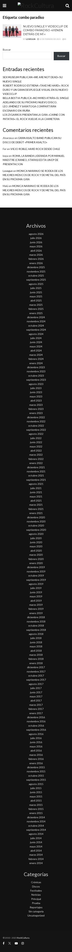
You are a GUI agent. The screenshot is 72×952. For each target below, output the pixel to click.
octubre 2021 (36, 475)
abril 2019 (36, 600)
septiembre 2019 (36, 579)
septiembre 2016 (36, 729)
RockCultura (23, 937)
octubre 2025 (36, 275)
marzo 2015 (36, 804)
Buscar (7, 49)
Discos (36, 886)
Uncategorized (36, 915)
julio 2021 (36, 488)
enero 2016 (36, 763)
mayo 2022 (36, 446)
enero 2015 (36, 813)
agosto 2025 (36, 283)
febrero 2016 (36, 758)
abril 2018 (36, 650)
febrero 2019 (36, 608)
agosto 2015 (36, 784)
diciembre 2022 (36, 417)
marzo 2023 (36, 404)
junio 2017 (36, 692)
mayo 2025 (36, 296)
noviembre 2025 (36, 271)
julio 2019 (36, 588)
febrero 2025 (36, 308)
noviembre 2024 (36, 321)
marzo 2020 (36, 554)
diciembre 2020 (36, 517)
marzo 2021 (36, 504)
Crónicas (36, 882)
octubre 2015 (36, 775)
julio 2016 (36, 738)
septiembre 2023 (36, 379)
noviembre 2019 (36, 571)
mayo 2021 (36, 496)
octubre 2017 (36, 675)
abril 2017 (36, 700)
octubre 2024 (36, 325)
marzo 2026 (36, 254)
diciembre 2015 (36, 767)
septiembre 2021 (36, 479)
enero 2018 (36, 663)
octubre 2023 (36, 375)
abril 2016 (36, 750)
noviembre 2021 (36, 471)
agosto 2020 (36, 533)
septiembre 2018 (36, 629)
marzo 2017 (36, 704)
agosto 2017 (36, 683)
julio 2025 (36, 288)
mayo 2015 (36, 796)
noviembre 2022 (36, 421)
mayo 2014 (36, 846)
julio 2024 (36, 338)
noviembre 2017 (36, 671)
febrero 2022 (36, 458)
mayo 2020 (36, 546)
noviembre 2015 (36, 771)
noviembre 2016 (36, 721)
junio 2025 (36, 292)
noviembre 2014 (36, 821)
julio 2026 (36, 238)
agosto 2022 (36, 433)
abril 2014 (36, 850)
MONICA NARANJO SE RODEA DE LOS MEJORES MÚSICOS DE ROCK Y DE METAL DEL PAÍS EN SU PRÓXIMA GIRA (34, 175)
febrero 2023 (36, 408)
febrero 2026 (36, 258)
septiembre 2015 (36, 779)
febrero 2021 (36, 508)
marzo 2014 (36, 854)
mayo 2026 (36, 246)
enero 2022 (36, 463)
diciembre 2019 (36, 567)
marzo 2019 (36, 604)
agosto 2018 (36, 633)
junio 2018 (36, 642)
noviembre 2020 (36, 521)
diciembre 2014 (36, 817)
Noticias (36, 894)
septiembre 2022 (36, 429)
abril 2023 (36, 400)
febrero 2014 (36, 859)
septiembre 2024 (36, 329)
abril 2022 (36, 450)
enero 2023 (36, 413)
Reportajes (36, 907)
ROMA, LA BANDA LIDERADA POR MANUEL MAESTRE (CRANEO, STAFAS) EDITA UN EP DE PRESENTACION (34, 160)
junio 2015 (36, 792)
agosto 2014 (36, 833)
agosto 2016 (36, 734)
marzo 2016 (36, 754)
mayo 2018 (36, 646)
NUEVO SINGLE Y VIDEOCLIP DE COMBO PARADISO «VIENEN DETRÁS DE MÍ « (45, 30)
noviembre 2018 (36, 621)
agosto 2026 (36, 233)
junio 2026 (36, 242)
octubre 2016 (36, 725)
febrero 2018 (36, 658)
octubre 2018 (36, 625)
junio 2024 (36, 342)
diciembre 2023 (36, 367)
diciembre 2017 (36, 667)
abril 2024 (36, 350)
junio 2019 (36, 592)
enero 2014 (36, 863)
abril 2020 (36, 550)
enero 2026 (36, 263)
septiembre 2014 (36, 829)
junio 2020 (36, 542)
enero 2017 (36, 713)
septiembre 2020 (36, 529)
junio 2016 (36, 742)
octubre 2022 (36, 425)
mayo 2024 (36, 346)
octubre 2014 (36, 825)
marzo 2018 (36, 654)
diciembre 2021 (36, 467)
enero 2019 (36, 613)
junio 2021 (36, 492)
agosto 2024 (36, 333)
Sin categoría (36, 911)
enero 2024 (36, 363)
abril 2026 (36, 250)
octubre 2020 (36, 525)
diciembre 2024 (36, 317)
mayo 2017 (36, 696)
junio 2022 (36, 442)
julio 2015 (36, 788)
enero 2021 (36, 513)
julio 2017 (36, 688)
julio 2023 (36, 388)
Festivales (36, 890)
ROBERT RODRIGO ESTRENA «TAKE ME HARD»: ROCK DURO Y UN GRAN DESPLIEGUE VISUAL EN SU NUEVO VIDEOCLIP (36, 89)
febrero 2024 (36, 358)
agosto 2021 (36, 483)
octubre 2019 (36, 575)
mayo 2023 (36, 396)
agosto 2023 (36, 384)
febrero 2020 (36, 559)
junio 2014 (36, 842)
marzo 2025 (36, 304)
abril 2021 (36, 500)
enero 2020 (36, 563)
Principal (36, 898)
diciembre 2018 (36, 617)
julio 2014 (36, 838)
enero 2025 (36, 313)
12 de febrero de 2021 (50, 39)
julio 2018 (36, 638)
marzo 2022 (36, 454)
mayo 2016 (36, 746)
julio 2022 (36, 438)
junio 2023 (36, 392)
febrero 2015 (36, 808)
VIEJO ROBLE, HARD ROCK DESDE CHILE (35, 148)
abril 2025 (36, 300)
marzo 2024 (36, 354)
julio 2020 (36, 538)
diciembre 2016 (36, 717)
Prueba (36, 903)
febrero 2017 (36, 708)
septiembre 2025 (36, 279)
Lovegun (30, 39)
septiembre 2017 (36, 679)
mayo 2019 (36, 596)
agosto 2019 (36, 583)
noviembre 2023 (36, 371)
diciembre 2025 (36, 267)
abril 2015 (36, 800)
